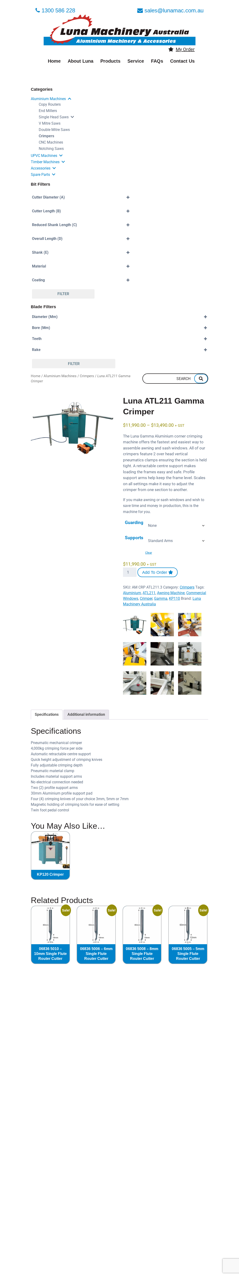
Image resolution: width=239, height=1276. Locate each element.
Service (135, 61)
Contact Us (182, 61)
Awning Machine (171, 593)
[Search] (201, 378)
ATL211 (149, 593)
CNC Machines (51, 142)
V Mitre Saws (49, 123)
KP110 (174, 598)
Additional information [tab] (86, 714)
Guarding (134, 522)
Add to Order (155, 572)
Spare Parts (40, 174)
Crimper (146, 598)
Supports (134, 537)
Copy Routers (50, 104)
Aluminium (132, 593)
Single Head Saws (54, 117)
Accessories (40, 168)
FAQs (157, 61)
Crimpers (46, 136)
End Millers (48, 110)
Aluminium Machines (48, 99)
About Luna (80, 61)
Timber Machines (45, 162)
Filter (63, 294)
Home (54, 61)
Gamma (160, 598)
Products (110, 61)
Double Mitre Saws (54, 129)
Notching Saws (51, 148)
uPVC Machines (44, 155)
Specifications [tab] (47, 714)
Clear (148, 552)
